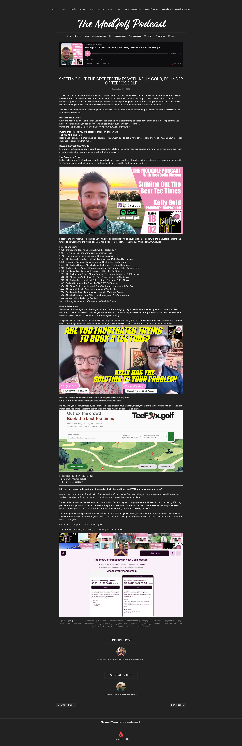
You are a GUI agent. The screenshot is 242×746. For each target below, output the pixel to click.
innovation (102, 621)
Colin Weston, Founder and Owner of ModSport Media (121, 659)
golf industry (169, 621)
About (63, 9)
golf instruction (121, 623)
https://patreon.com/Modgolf (88, 524)
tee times (108, 626)
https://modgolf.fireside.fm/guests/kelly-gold (99, 400)
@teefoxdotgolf (79, 478)
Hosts (82, 9)
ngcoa (143, 623)
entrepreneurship (116, 621)
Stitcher (161, 36)
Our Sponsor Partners (132, 9)
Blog (118, 9)
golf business (156, 621)
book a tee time (170, 623)
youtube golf (66, 621)
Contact (101, 9)
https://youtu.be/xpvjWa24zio (116, 126)
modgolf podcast (144, 626)
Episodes (73, 9)
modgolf (144, 621)
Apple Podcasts (83, 36)
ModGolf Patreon (151, 9)
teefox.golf (119, 626)
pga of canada (132, 621)
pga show (77, 623)
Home (54, 9)
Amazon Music (100, 36)
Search (110, 9)
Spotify (149, 36)
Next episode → (177, 705)
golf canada (78, 621)
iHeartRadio (136, 36)
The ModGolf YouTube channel (154, 320)
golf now (134, 623)
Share (173, 36)
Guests (91, 9)
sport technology (106, 623)
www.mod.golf (154, 241)
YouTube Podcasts (119, 36)
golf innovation (90, 623)
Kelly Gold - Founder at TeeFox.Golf (121, 694)
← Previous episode (66, 705)
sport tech (91, 621)
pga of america (155, 623)
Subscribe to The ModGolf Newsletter (176, 9)
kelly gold (130, 626)
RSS (70, 36)
